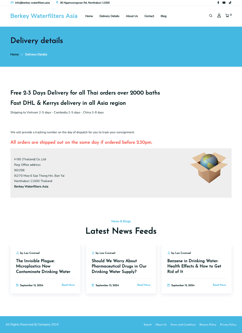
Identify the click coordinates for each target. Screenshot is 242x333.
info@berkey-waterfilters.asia (32, 3)
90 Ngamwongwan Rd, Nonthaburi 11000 (84, 3)
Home (89, 16)
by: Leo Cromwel (30, 253)
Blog (164, 16)
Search (148, 324)
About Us (132, 16)
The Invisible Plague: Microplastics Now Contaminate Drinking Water (43, 266)
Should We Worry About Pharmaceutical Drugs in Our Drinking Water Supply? (119, 266)
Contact (149, 16)
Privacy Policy (228, 324)
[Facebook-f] (218, 3)
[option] (45, 274)
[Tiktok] (230, 3)
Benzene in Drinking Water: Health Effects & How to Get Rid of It (194, 266)
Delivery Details (109, 16)
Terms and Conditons (183, 324)
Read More (68, 285)
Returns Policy (207, 324)
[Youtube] (224, 3)
